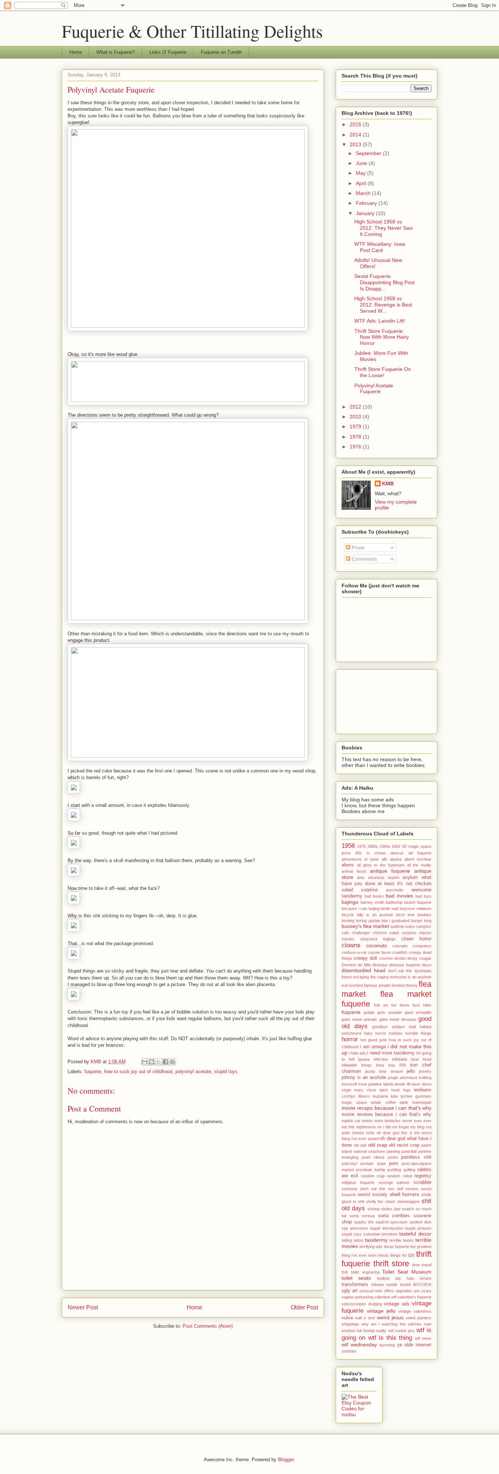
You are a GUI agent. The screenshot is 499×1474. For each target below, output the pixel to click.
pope (381, 1163)
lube (394, 1096)
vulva (347, 1317)
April (361, 183)
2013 (356, 144)
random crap (373, 1176)
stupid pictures (418, 1228)
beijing (374, 908)
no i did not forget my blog (400, 1127)
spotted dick (420, 1222)
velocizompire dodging (362, 1304)
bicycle (348, 915)
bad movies (399, 896)
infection (381, 1059)
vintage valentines (414, 1311)
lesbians (422, 1090)
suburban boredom (380, 1234)
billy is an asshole (375, 915)
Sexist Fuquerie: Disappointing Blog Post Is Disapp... (384, 282)
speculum (398, 1222)
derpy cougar (419, 958)
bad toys (423, 896)
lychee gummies (416, 1096)
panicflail (408, 1151)
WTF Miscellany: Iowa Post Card (379, 247)
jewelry (425, 1071)
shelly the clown (381, 1201)
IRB (402, 1065)
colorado (400, 946)
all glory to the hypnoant (380, 865)
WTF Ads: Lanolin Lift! (379, 321)
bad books (374, 896)
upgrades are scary (413, 1291)
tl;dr (345, 1272)
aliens (348, 865)
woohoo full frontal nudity (364, 1330)
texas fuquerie (396, 1246)
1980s (372, 846)
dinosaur (380, 965)
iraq (391, 1065)
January (366, 213)
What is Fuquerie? (115, 52)
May (361, 173)
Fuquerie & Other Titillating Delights (192, 30)
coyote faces (379, 952)
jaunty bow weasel (384, 1071)
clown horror (416, 938)
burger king (421, 920)
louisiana (380, 1096)
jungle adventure (403, 1077)
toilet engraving (365, 1272)
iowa (380, 1065)
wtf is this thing (390, 1337)
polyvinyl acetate (193, 1071)
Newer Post (83, 1307)
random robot (399, 1176)
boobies (424, 915)
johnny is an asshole (364, 1077)
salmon (403, 1182)
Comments (363, 559)
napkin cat (351, 1120)
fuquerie (92, 1071)
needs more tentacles (381, 1120)
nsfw (370, 1133)
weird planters (418, 1318)
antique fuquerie (390, 871)
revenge (385, 1182)
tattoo (358, 1240)
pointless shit (416, 1157)
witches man (419, 1324)
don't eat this (400, 971)
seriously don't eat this (363, 1189)
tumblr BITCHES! (416, 1284)
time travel (422, 1265)
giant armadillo (418, 1012)
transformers (355, 1284)
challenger (361, 932)
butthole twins (403, 926)
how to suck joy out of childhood (138, 1071)
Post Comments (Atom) (208, 1326)
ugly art (350, 1290)
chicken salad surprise (394, 932)
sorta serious (362, 1216)
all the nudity (419, 865)
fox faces (400, 1005)
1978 (356, 437)
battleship (394, 902)
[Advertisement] (374, 699)
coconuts (376, 945)
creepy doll (365, 958)
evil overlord (352, 985)
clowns (351, 945)
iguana (364, 1059)
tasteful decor (415, 1234)
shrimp (373, 1209)
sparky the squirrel (371, 1222)
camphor (423, 926)
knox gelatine (370, 1084)
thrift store (391, 1263)
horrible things (418, 1033)
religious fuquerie (358, 1182)
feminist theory (405, 985)
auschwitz (395, 890)
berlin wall (389, 908)
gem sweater (389, 1012)
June (362, 163)
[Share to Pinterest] (172, 1061)
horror (350, 1039)
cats (345, 932)
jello (411, 1071)
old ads (360, 1145)
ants (361, 877)
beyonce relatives (415, 908)
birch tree (405, 915)
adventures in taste (360, 859)
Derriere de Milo (356, 965)
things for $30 (402, 1255)
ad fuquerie (419, 853)
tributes (377, 1284)
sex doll (395, 1189)
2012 (356, 407)
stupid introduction (386, 1228)
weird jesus (390, 1317)
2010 (356, 417)
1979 (356, 426)
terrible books (401, 1240)
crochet (386, 958)
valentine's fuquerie (414, 1297)
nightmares (366, 1127)
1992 (396, 846)
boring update (368, 920)
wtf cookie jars (401, 1330)
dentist (400, 958)
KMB (388, 483)
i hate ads (357, 1053)
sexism (411, 1189)
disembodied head (363, 970)
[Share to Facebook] (165, 1061)
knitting (425, 1077)
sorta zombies (394, 1215)
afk (384, 859)
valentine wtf (385, 1297)
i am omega (373, 1046)
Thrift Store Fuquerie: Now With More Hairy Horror (381, 337)
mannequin (421, 1102)
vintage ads (397, 1303)
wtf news (423, 1338)
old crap (377, 1145)
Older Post (304, 1307)
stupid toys (225, 1071)
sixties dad (390, 1209)
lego (407, 1090)
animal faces (354, 871)
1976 (356, 447)
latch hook (390, 1090)
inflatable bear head (411, 1059)
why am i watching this (383, 1324)
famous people (377, 985)
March (364, 193)
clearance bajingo (378, 939)
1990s (385, 846)
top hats (404, 1278)
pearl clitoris (373, 1157)
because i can (354, 908)
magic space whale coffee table (375, 1102)
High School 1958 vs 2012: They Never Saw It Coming (383, 228)
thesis (383, 1255)
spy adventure (355, 1228)
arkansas (376, 877)
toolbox (383, 1278)
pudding (394, 1169)
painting (393, 1151)
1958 (348, 845)
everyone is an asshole (410, 977)
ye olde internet (414, 1344)
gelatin (369, 1012)
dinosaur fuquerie (404, 965)
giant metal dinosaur (397, 1019)
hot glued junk (373, 1040)
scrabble (422, 1182)
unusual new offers (376, 1291)
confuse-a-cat (354, 952)
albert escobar (418, 859)
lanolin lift (403, 1084)
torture (425, 1278)
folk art (381, 1005)
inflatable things (357, 1065)
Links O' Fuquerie (167, 52)
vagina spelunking (357, 1297)
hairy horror (375, 1033)
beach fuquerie (417, 902)
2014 (356, 135)
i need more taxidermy (390, 1053)
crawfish (399, 952)
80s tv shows (370, 853)
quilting (409, 1169)
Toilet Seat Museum (406, 1272)
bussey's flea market (365, 926)
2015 (356, 124)
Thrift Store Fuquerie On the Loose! (382, 372)
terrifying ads (370, 1246)
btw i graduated (396, 920)
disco (426, 965)
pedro (393, 1157)
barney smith (372, 902)
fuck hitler (421, 1005)
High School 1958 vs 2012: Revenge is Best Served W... (383, 305)
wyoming (387, 1345)
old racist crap (404, 1145)
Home (75, 52)
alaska (395, 859)
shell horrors (404, 1194)
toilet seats (356, 1278)
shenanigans (408, 1201)
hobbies (396, 1033)
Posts (357, 547)
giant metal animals (359, 1019)
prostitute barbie (370, 1169)
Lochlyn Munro (356, 1096)
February (367, 203)
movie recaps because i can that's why (386, 1108)
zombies (349, 1351)
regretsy (422, 1175)
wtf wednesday (359, 1344)
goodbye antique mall (393, 1026)
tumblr (391, 1284)
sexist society (373, 1194)
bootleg (348, 920)
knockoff (349, 1084)
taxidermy (376, 1240)
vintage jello (381, 1311)
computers (421, 946)
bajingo (350, 902)
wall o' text (365, 1318)
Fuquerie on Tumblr (221, 52)
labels (388, 1084)
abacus (397, 853)
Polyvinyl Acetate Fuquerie (373, 389)
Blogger (286, 1459)
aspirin (393, 877)
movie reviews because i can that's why (386, 1114)
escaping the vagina (371, 977)
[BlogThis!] (151, 1061)
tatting (347, 1240)
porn (393, 1163)
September (369, 153)
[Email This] (144, 1061)
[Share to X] (158, 1061)
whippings (350, 1324)
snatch (408, 1209)
